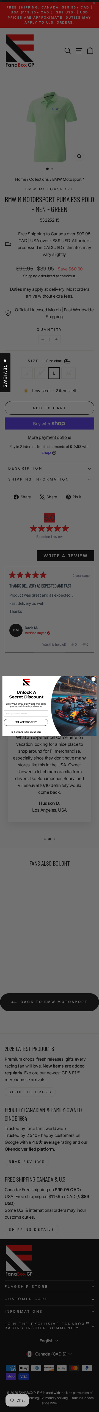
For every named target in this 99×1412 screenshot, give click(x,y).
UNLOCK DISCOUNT (25, 722)
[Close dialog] (93, 679)
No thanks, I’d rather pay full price (26, 732)
